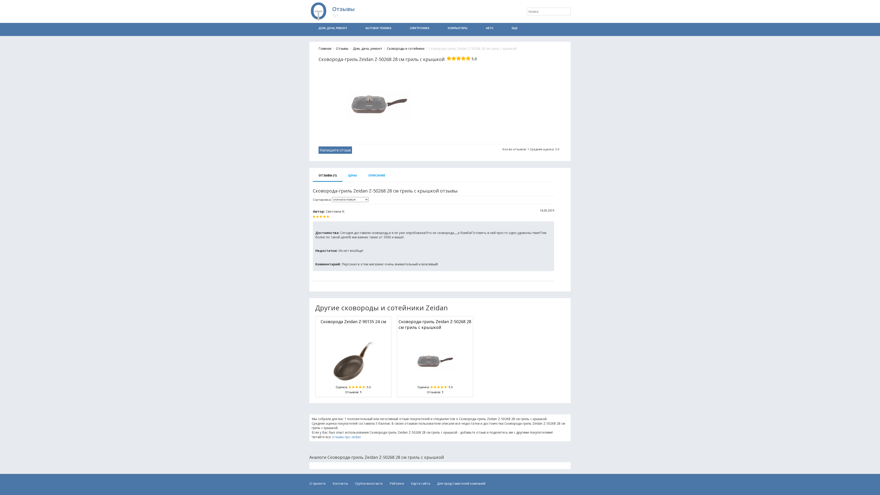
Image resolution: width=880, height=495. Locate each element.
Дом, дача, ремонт (333, 28)
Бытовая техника (378, 28)
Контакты (340, 483)
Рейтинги (397, 483)
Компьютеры (458, 28)
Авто (489, 28)
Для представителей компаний (461, 483)
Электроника (419, 28)
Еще (514, 28)
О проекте (317, 483)
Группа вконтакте (369, 483)
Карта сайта (420, 483)
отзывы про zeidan (346, 437)
